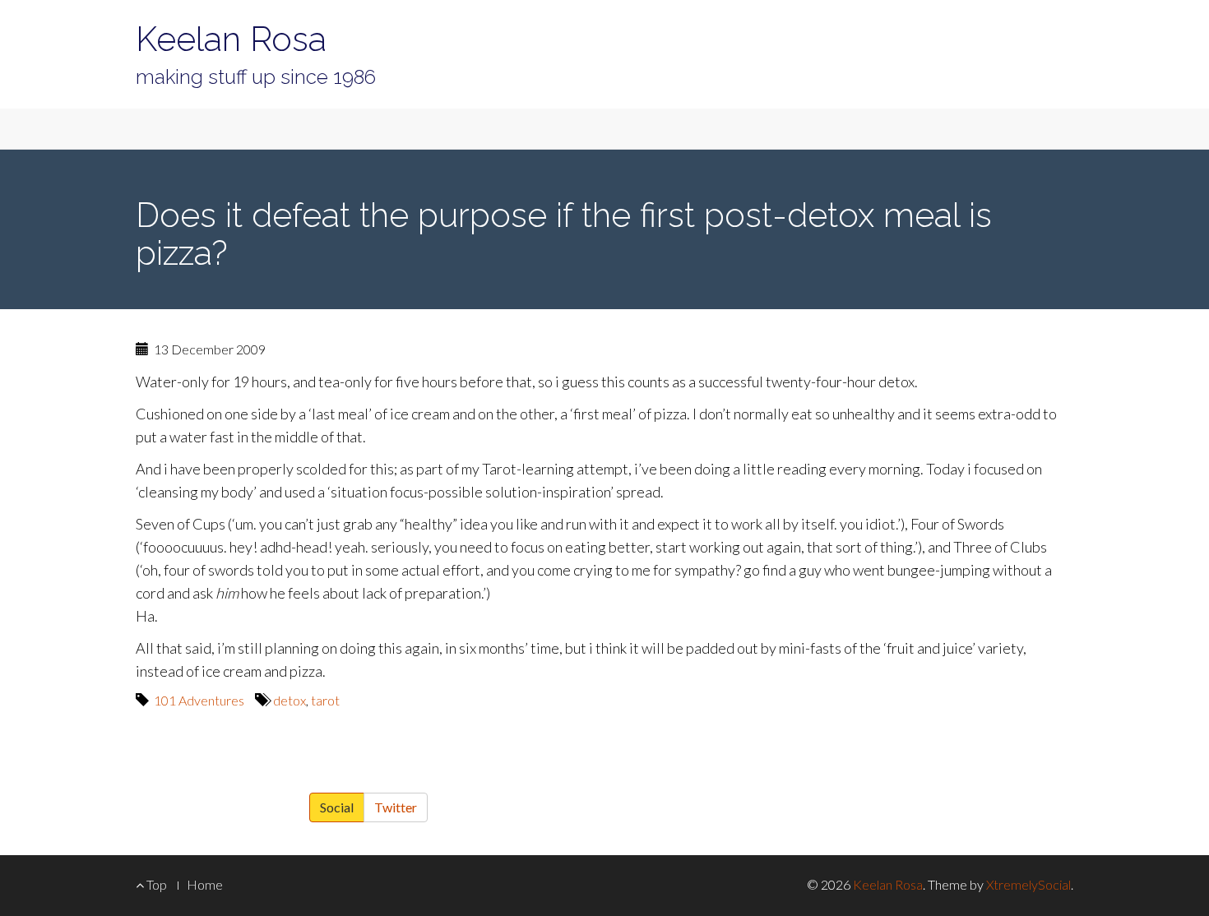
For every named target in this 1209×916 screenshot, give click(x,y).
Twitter (395, 807)
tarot (325, 700)
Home (205, 884)
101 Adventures (199, 700)
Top (155, 884)
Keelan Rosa (231, 39)
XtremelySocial (1028, 884)
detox (289, 700)
